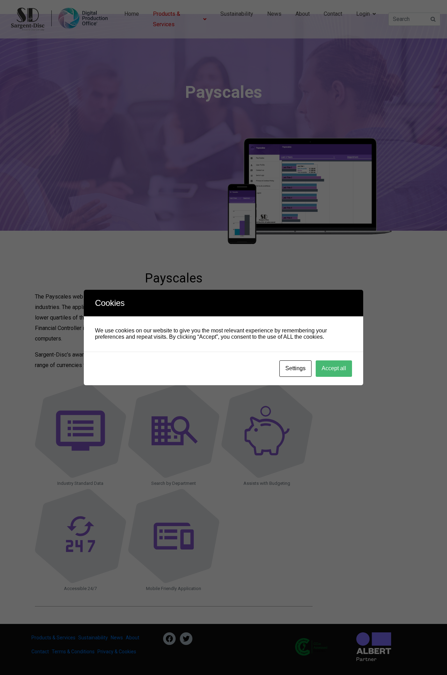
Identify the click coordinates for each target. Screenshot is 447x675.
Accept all (334, 368)
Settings (295, 368)
